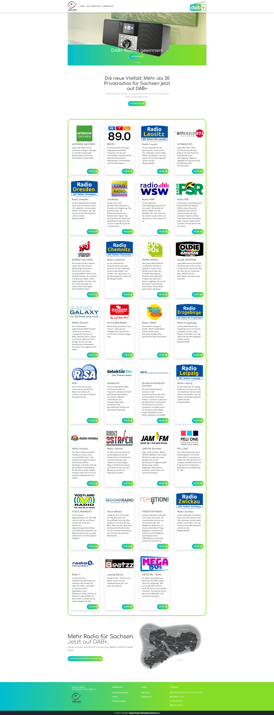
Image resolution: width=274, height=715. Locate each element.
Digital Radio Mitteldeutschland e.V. (144, 713)
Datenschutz (146, 696)
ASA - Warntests (93, 6)
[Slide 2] (139, 62)
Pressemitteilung (119, 701)
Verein (115, 696)
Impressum (108, 6)
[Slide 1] (135, 62)
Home (82, 6)
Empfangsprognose (120, 692)
